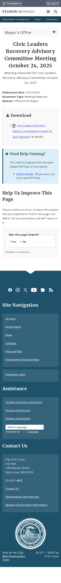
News (8, 335)
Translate (32, 431)
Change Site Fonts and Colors (23, 402)
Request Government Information (26, 505)
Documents (52, 19)
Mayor (38, 19)
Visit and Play (13, 351)
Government (13, 327)
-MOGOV (18, 11)
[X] (25, 290)
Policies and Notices (17, 418)
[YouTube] (34, 290)
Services (10, 318)
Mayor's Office (18, 32)
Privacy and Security (17, 410)
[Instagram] (18, 290)
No (24, 241)
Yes (14, 241)
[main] (30, 143)
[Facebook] (10, 290)
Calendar (11, 343)
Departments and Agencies (22, 497)
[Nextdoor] (42, 290)
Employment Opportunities (22, 359)
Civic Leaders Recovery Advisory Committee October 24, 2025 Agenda (32, 131)
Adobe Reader (25, 174)
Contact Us (12, 488)
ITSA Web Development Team (13, 556)
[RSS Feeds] (51, 290)
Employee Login (15, 374)
